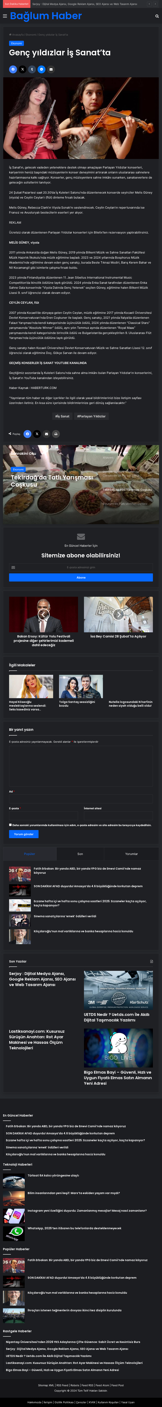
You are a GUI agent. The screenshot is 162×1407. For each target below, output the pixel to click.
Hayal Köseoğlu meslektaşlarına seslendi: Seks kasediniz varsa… (27, 705)
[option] (81, 484)
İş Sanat (63, 416)
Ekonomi (31, 34)
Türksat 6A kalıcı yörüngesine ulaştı (53, 1175)
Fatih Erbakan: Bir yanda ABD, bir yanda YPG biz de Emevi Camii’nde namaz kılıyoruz (88, 1260)
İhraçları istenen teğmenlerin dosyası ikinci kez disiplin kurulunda (75, 1310)
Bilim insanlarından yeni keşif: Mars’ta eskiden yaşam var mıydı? (74, 1193)
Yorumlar (131, 854)
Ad (12, 791)
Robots (75, 1385)
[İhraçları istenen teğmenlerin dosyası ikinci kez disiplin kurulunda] (14, 1315)
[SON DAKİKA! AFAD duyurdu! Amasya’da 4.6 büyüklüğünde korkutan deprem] (20, 890)
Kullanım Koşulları (108, 1402)
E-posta (15, 808)
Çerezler (81, 1402)
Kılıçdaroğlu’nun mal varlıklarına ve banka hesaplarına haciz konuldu (83, 931)
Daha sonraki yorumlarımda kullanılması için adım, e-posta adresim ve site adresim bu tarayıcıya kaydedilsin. (82, 825)
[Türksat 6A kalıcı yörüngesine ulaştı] (14, 1180)
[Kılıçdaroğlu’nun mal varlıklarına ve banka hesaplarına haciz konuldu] (20, 936)
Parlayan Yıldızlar (92, 416)
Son (80, 854)
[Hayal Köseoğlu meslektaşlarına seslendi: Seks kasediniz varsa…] (31, 686)
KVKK (92, 1402)
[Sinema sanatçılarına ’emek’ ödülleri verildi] (20, 920)
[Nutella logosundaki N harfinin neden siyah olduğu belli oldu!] (131, 686)
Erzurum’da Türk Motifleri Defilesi (48, 481)
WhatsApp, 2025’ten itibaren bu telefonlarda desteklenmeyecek (74, 1228)
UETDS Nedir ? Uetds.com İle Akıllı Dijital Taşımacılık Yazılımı (68, 4)
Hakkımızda (34, 1402)
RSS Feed (62, 1385)
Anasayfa (17, 34)
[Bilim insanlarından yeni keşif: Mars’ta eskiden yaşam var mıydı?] (14, 1198)
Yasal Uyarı (128, 1402)
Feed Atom (102, 1385)
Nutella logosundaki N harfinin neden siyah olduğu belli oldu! (131, 704)
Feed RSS (87, 1385)
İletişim (48, 1402)
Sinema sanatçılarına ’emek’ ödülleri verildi (65, 916)
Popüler (29, 854)
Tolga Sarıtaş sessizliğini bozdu (77, 704)
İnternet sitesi (93, 808)
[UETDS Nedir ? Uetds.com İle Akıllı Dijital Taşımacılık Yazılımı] (118, 990)
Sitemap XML (46, 1385)
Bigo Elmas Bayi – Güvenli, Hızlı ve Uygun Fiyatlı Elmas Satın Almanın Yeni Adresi (118, 1077)
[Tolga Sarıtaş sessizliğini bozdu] (81, 686)
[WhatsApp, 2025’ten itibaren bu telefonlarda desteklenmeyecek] (14, 1233)
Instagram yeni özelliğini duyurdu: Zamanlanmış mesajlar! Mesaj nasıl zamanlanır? (87, 1211)
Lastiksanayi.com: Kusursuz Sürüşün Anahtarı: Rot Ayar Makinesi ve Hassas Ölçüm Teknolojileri (37, 1040)
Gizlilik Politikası (64, 1402)
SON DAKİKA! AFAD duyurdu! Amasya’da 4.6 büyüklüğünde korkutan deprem (88, 886)
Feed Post (117, 1385)
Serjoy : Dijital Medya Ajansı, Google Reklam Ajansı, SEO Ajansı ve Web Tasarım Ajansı (42, 979)
